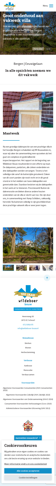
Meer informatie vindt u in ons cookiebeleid (25, 464)
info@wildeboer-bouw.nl (28, 328)
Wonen (28, 347)
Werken (28, 343)
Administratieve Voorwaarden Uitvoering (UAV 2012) (28, 408)
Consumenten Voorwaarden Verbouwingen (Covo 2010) (28, 403)
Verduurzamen (28, 374)
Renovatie (28, 370)
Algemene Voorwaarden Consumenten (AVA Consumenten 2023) (27, 389)
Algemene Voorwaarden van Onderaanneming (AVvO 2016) (28, 399)
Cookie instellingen (28, 477)
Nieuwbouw (28, 338)
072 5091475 (28, 324)
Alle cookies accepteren (28, 470)
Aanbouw (28, 365)
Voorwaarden (28, 382)
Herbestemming (28, 352)
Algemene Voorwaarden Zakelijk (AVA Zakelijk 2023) (28, 395)
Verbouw (28, 360)
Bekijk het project (12, 49)
